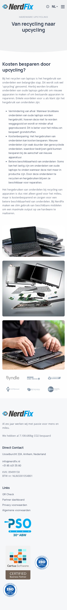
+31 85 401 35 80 (11, 465)
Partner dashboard (13, 499)
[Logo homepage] (18, 6)
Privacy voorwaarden (14, 505)
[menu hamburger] (63, 6)
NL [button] (54, 6)
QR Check (8, 494)
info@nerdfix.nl (11, 461)
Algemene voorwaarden (16, 510)
